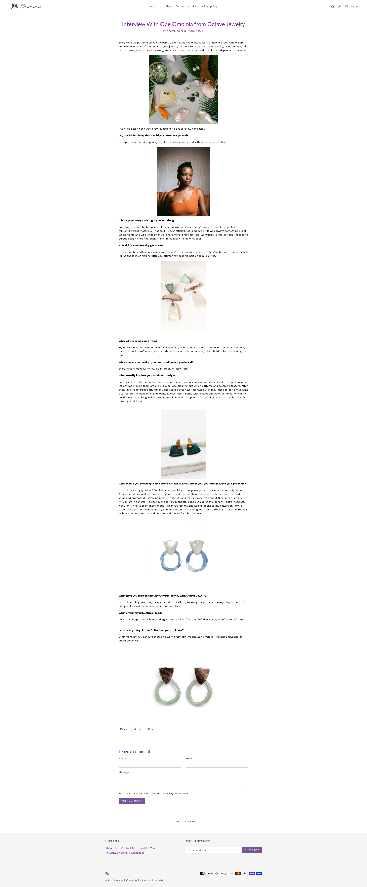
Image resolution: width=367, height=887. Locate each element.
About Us (111, 848)
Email (189, 758)
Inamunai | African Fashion (127, 880)
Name (122, 758)
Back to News (186, 821)
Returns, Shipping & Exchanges (124, 852)
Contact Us (128, 848)
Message (124, 772)
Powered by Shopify (152, 880)
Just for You (147, 848)
